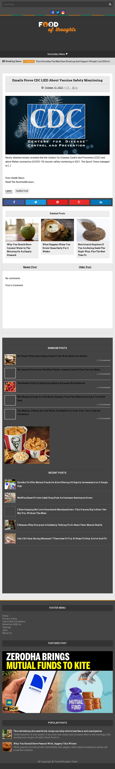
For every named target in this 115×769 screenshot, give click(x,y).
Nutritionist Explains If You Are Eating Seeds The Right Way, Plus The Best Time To (91, 249)
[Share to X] (70, 87)
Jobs (5, 630)
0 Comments (105, 360)
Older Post (85, 267)
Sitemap (6, 627)
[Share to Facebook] (73, 87)
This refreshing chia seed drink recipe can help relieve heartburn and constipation (57, 731)
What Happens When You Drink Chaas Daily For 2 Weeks (56, 248)
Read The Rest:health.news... (20, 182)
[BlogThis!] (67, 87)
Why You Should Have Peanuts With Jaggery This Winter (45, 743)
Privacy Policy (9, 618)
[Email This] (64, 87)
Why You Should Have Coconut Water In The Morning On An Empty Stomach (19, 249)
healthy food (22, 191)
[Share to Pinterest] (76, 87)
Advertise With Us (11, 624)
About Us (7, 633)
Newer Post (30, 267)
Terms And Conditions (13, 621)
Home (5, 615)
